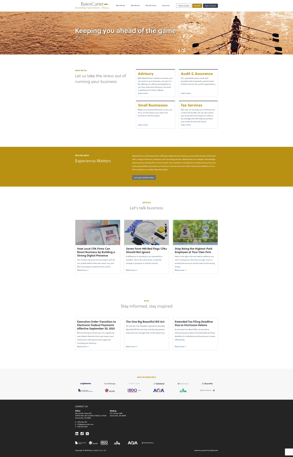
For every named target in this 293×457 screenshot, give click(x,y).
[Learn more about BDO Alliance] (104, 442)
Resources (166, 5)
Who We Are (135, 5)
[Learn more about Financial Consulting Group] (148, 442)
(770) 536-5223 (82, 426)
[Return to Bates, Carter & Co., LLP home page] (92, 6)
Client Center (183, 5)
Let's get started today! (144, 177)
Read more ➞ (97, 270)
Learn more (148, 93)
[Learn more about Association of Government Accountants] (132, 442)
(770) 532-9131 (82, 422)
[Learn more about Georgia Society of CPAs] (80, 442)
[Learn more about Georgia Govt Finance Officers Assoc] (117, 442)
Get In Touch (210, 5)
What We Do (120, 5)
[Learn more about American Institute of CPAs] (93, 442)
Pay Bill (197, 5)
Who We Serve (151, 5)
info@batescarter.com (85, 424)
